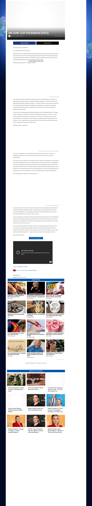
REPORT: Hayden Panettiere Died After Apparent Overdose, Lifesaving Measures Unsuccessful (35, 430)
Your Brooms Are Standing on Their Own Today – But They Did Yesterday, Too (55, 389)
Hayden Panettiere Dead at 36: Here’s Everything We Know (35, 409)
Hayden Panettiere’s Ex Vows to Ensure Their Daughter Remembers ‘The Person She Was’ (55, 410)
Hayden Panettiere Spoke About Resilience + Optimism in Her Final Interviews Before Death (56, 430)
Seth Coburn (13, 36)
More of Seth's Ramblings (36, 238)
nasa (19, 275)
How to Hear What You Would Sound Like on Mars (35, 388)
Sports (25, 277)
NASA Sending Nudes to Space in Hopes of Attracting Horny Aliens (16, 389)
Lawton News (21, 277)
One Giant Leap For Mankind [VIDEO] (28, 270)
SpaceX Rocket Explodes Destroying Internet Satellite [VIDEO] (15, 410)
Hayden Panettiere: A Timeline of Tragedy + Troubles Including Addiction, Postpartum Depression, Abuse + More (16, 430)
